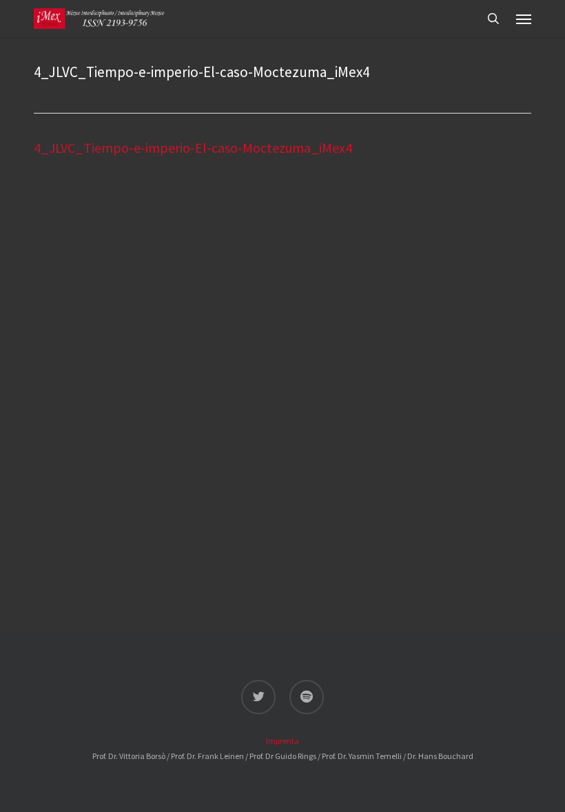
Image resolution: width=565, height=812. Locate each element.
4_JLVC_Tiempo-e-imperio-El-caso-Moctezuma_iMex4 (193, 147)
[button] (523, 18)
